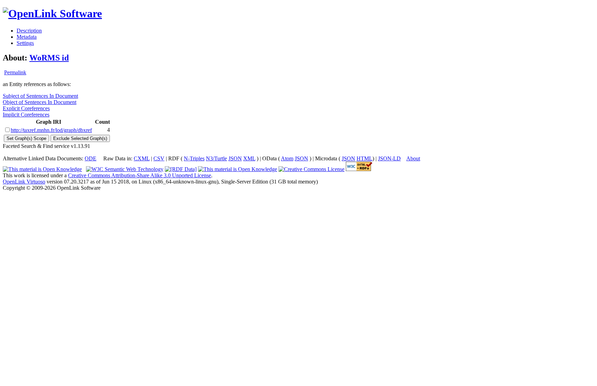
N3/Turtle (216, 158)
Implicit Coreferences (26, 114)
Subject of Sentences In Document (40, 96)
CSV (158, 158)
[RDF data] (181, 169)
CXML (142, 158)
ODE (90, 158)
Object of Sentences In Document (39, 102)
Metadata (27, 37)
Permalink (15, 72)
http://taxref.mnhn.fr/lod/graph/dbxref (51, 130)
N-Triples (194, 158)
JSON (235, 158)
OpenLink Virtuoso (24, 182)
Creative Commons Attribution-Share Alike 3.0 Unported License (139, 175)
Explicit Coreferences (26, 108)
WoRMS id (49, 57)
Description (29, 31)
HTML (364, 158)
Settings (25, 43)
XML (249, 158)
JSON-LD (389, 158)
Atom (287, 158)
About (413, 158)
